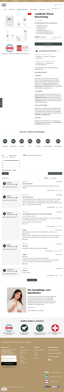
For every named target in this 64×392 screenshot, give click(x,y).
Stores (48, 9)
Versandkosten (42, 38)
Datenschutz (23, 352)
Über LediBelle (33, 9)
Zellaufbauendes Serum (22, 9)
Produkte (36, 354)
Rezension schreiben (56, 174)
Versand (22, 356)
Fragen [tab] (14, 170)
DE (52, 8)
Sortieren (46, 178)
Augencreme (12, 9)
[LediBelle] (4, 4)
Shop (5, 9)
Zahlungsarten (23, 358)
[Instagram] (51, 360)
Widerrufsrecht (23, 362)
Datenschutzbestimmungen (7, 367)
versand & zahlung (57, 37)
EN (55, 8)
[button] (48, 20)
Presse (35, 352)
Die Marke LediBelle (38, 350)
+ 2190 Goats (48, 46)
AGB (21, 354)
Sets (35, 356)
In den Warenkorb (48, 44)
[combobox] (52, 8)
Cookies (22, 360)
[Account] (56, 5)
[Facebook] (48, 360)
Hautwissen (42, 9)
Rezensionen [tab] (6, 170)
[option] (55, 8)
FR (57, 8)
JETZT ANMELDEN (9, 363)
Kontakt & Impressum (25, 350)
